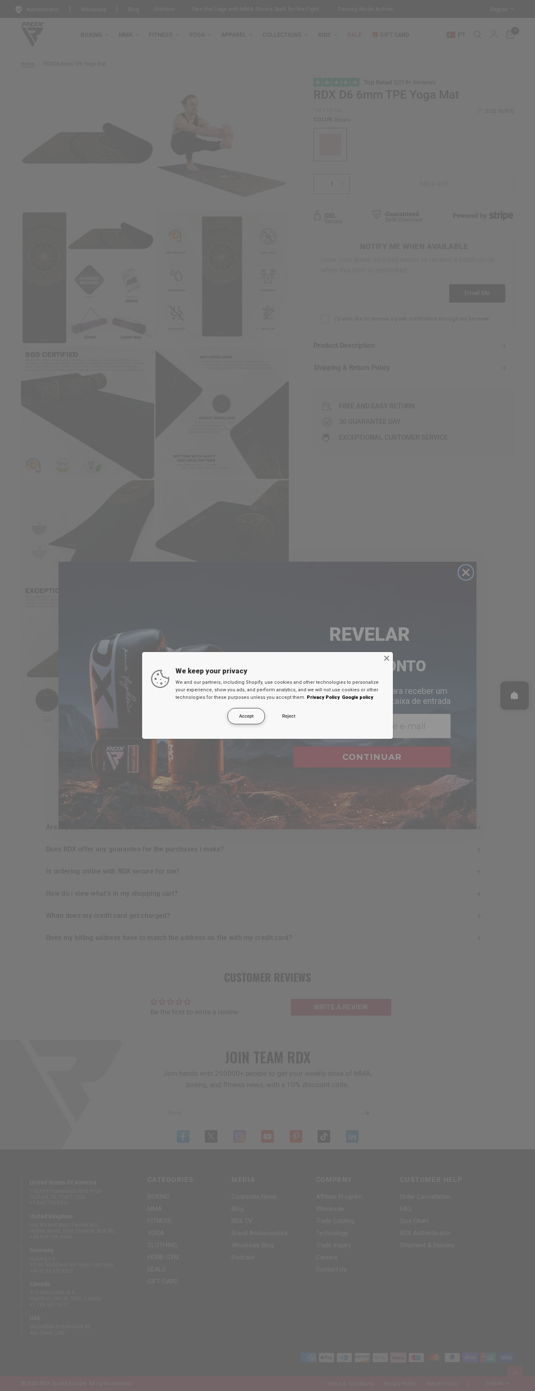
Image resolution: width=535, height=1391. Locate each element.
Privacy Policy (323, 697)
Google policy (357, 697)
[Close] (386, 658)
